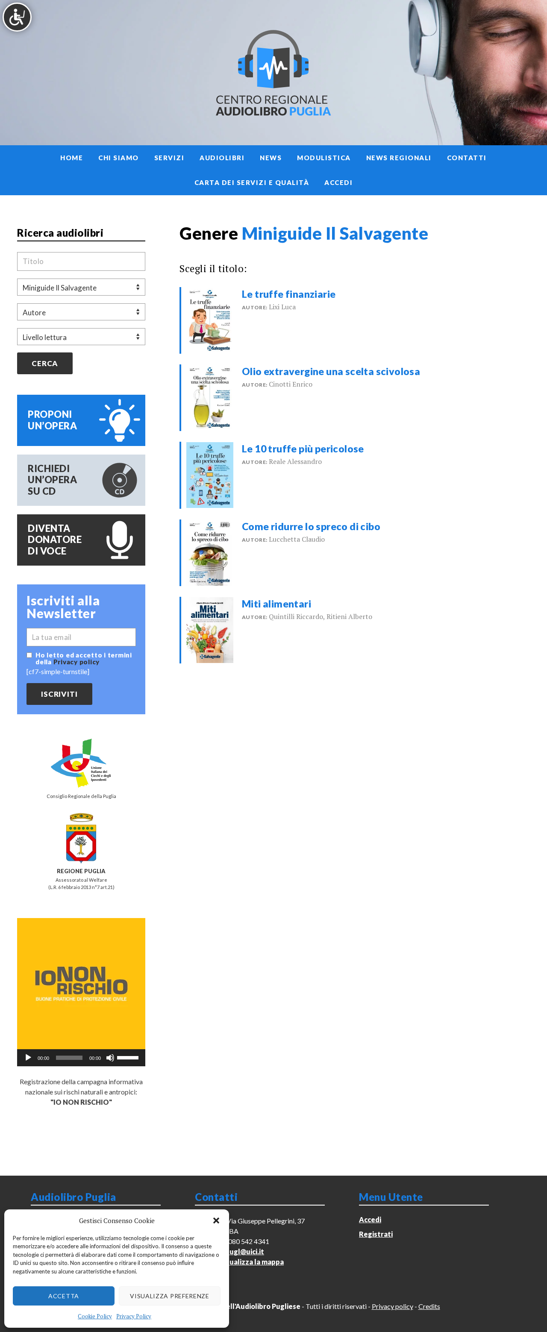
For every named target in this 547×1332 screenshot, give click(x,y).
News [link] (271, 157)
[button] (216, 1220)
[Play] (28, 1057)
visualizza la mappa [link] (252, 1262)
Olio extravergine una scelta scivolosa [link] (331, 371)
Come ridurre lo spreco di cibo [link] (311, 526)
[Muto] (110, 1057)
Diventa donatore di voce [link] (55, 539)
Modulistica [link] (324, 157)
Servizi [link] (169, 157)
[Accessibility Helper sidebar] (17, 17)
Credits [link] (429, 1306)
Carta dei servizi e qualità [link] (251, 182)
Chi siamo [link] (118, 157)
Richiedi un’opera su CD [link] (52, 480)
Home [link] (71, 157)
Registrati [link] (376, 1234)
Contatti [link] (467, 157)
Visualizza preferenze (169, 1296)
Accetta (63, 1296)
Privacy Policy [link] (133, 1316)
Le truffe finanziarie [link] (288, 294)
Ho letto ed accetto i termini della (83, 658)
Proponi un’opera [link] (52, 419)
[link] (209, 319)
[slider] (129, 1057)
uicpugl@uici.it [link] (240, 1251)
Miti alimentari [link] (276, 604)
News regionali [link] (399, 157)
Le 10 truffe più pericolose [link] (303, 449)
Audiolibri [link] (222, 157)
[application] (81, 1057)
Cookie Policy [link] (95, 1316)
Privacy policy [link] (76, 662)
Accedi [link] (338, 182)
